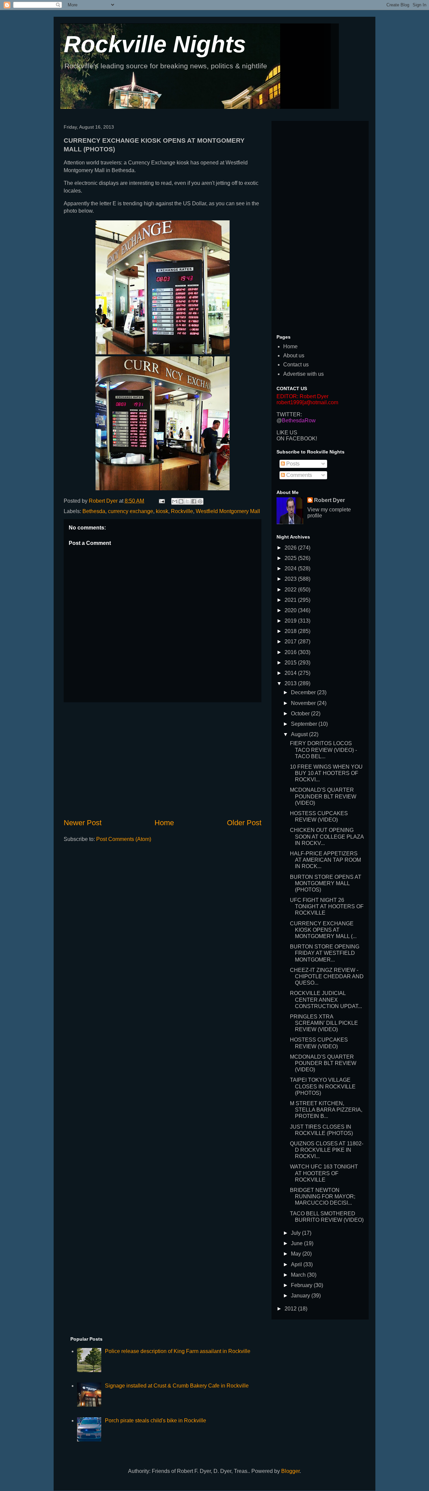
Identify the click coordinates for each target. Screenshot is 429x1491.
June (297, 1243)
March (299, 1275)
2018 (291, 631)
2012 (291, 1308)
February (302, 1285)
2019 (291, 621)
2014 (291, 673)
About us (293, 355)
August (300, 734)
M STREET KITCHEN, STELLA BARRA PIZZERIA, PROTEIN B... (326, 1109)
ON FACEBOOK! (297, 438)
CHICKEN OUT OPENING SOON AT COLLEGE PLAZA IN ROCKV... (327, 836)
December (304, 692)
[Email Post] (161, 501)
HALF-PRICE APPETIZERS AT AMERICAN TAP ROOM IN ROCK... (325, 860)
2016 (291, 652)
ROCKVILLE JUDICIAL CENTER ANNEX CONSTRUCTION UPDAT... (326, 999)
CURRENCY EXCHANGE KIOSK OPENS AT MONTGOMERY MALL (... (323, 930)
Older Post (244, 823)
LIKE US (287, 432)
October (301, 713)
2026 (291, 548)
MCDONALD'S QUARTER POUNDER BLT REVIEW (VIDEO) (323, 796)
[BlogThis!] (181, 501)
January (301, 1295)
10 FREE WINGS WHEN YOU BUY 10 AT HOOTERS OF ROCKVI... (326, 773)
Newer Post (83, 823)
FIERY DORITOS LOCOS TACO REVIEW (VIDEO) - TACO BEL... (323, 749)
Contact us (296, 364)
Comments (298, 475)
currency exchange (130, 511)
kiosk (162, 511)
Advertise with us (303, 374)
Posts (292, 464)
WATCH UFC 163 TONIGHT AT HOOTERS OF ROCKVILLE (324, 1173)
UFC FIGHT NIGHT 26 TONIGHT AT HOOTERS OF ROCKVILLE (327, 906)
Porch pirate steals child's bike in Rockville (155, 1420)
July (296, 1233)
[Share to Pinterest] (200, 501)
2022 (291, 589)
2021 (291, 600)
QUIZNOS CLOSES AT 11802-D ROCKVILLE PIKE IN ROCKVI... (326, 1150)
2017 (291, 641)
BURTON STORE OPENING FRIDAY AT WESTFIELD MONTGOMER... (324, 953)
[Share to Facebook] (193, 501)
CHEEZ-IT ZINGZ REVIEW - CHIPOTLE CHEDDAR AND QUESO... (327, 976)
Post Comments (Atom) (123, 839)
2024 (291, 568)
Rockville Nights (155, 44)
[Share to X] (187, 501)
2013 (291, 683)
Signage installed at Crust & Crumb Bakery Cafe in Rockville (177, 1386)
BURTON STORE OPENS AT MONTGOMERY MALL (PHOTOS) (325, 883)
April (297, 1264)
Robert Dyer (329, 500)
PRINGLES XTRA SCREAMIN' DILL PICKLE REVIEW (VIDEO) (324, 1023)
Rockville (182, 511)
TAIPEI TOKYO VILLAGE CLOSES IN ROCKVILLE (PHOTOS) (323, 1086)
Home (164, 823)
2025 (291, 558)
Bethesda (93, 511)
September (304, 724)
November (304, 703)
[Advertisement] (162, 760)
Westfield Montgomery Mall (228, 511)
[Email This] (174, 501)
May (296, 1254)
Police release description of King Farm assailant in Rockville (177, 1351)
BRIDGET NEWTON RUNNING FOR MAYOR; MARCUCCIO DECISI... (322, 1196)
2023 (291, 579)
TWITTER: (289, 414)
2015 (291, 662)
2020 (291, 610)
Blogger (290, 1471)
